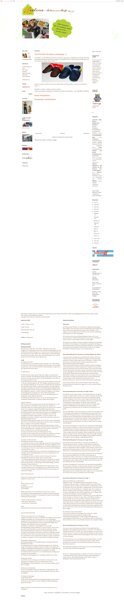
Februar (96, 233)
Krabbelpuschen (50, 91)
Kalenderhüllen (95, 149)
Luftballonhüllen (98, 159)
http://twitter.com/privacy (69, 544)
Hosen (100, 142)
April (95, 229)
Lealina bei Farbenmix (97, 157)
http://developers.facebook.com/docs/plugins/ (73, 363)
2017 (95, 202)
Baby (100, 119)
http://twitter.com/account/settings (74, 548)
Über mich (98, 51)
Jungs (100, 147)
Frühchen (94, 133)
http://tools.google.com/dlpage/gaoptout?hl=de (82, 437)
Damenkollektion (96, 129)
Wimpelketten (95, 186)
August (95, 226)
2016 (95, 204)
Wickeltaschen (95, 184)
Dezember (96, 213)
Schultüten (99, 178)
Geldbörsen (100, 133)
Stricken (100, 181)
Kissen (100, 149)
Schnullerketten (98, 177)
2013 (95, 211)
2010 (95, 243)
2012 (95, 238)
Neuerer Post (39, 133)
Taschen (94, 182)
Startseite (62, 133)
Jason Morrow (66, 592)
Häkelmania (94, 144)
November (96, 217)
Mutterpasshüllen (95, 162)
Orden (93, 172)
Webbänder (86, 91)
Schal (93, 177)
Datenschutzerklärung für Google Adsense (82, 557)
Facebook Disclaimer (83, 555)
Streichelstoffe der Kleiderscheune (96, 288)
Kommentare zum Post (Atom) (65, 137)
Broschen (94, 126)
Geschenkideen (41, 91)
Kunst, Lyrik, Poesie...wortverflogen (96, 284)
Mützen (94, 164)
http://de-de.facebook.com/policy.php (91, 379)
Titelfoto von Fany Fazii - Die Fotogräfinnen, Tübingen (96, 293)
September (96, 223)
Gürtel (100, 137)
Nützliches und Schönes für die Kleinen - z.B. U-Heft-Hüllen (68, 91)
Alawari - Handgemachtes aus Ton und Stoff (97, 273)
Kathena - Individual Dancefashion (95, 278)
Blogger (78, 592)
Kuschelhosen (95, 155)
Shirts (94, 181)
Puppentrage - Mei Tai (97, 175)
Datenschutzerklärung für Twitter (77, 558)
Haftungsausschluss (26, 344)
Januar (95, 235)
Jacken (93, 147)
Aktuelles (95, 119)
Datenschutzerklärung (75, 553)
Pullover (99, 172)
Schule (93, 178)
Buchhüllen (95, 128)
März (95, 231)
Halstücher (95, 139)
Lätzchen (94, 160)
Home (93, 51)
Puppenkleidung (95, 174)
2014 (95, 209)
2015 (95, 207)
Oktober (96, 220)
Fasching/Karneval (96, 131)
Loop (93, 159)
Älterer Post (86, 133)
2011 (95, 240)
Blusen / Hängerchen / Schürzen (97, 123)
